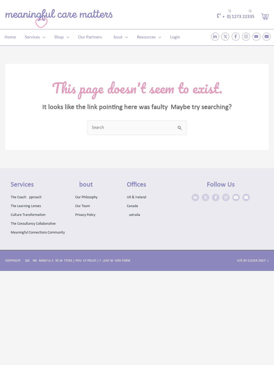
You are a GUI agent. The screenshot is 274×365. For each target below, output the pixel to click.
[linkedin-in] (215, 37)
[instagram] (246, 37)
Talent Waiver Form (115, 260)
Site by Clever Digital (253, 260)
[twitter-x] (226, 37)
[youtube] (257, 37)
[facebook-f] (236, 37)
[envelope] (267, 37)
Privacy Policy (85, 260)
